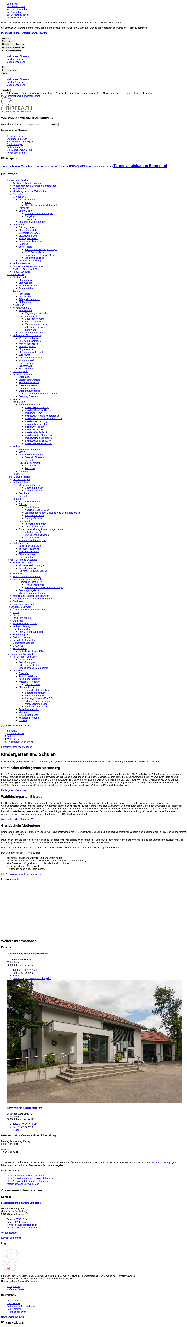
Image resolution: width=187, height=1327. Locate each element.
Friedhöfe (18, 474)
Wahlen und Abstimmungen (27, 335)
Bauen (88, 166)
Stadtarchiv (19, 402)
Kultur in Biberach (22, 482)
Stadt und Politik (15, 274)
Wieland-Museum (34, 490)
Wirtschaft (18, 670)
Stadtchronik (25, 280)
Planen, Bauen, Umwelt (19, 607)
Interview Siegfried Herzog (38, 410)
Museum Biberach (34, 487)
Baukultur (18, 615)
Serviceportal (77, 166)
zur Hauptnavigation (17, 9)
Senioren (17, 573)
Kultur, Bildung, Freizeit (18, 476)
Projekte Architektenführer (32, 651)
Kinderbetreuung (27, 568)
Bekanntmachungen (102, 166)
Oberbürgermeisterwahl (31, 352)
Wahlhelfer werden (28, 343)
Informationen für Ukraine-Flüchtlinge (44, 587)
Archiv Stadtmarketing (36, 704)
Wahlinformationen (29, 338)
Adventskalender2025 (36, 706)
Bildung (17, 498)
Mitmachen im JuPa (35, 327)
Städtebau (18, 620)
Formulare (64, 166)
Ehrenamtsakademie (29, 390)
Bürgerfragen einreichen (37, 313)
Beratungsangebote (29, 590)
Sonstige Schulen (34, 518)
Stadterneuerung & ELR (25, 623)
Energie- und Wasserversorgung (29, 266)
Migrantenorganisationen (32, 593)
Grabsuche (6, 166)
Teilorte (16, 291)
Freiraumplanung (22, 637)
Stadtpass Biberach (29, 382)
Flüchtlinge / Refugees (30, 582)
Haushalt (23, 244)
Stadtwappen (25, 282)
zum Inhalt (12, 3)
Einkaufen (24, 673)
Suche (28, 202)
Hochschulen (25, 521)
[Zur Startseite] (16, 111)
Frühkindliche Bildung (30, 501)
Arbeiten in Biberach (29, 676)
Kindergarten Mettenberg (14, 790)
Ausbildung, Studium (29, 679)
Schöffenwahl (26, 366)
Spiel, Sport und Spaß (30, 546)
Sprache (5, 90)
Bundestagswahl (27, 346)
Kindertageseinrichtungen (32, 565)
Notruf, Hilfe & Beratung (25, 269)
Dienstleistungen (27, 199)
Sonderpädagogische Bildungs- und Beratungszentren (52, 512)
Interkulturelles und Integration (28, 579)
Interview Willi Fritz (34, 426)
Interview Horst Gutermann (38, 443)
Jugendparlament (28, 316)
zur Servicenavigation (18, 14)
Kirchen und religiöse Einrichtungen (31, 595)
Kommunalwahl (27, 360)
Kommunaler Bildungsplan (32, 540)
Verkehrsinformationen (30, 449)
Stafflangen (25, 302)
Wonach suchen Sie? (12, 124)
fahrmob (29, 460)
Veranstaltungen (21, 479)
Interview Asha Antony (36, 421)
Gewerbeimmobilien (29, 709)
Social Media (25, 246)
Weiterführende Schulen (37, 510)
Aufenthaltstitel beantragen (39, 213)
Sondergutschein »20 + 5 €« (39, 698)
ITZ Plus (23, 720)
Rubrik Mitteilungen (162, 1162)
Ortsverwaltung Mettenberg (27, 953)
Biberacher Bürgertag (29, 379)
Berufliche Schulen (34, 515)
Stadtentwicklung (22, 618)
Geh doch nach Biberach (37, 701)
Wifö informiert (32, 684)
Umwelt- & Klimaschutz (25, 640)
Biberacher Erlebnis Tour (37, 690)
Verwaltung (19, 224)
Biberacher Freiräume (35, 692)
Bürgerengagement (22, 374)
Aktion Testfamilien (35, 695)
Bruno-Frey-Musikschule (37, 535)
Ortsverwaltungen (28, 235)
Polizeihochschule (34, 526)
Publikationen (20, 648)
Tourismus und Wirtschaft (20, 654)
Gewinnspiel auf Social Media (40, 255)
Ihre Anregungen (21, 271)
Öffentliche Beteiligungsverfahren (30, 609)
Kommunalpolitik (22, 307)
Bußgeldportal (32, 216)
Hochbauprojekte (21, 629)
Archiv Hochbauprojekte (31, 631)
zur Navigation (14, 12)
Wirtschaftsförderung (30, 681)
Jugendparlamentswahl (31, 357)
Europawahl (25, 354)
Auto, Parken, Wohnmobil (32, 454)
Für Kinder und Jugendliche (33, 571)
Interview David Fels (35, 429)
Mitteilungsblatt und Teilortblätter (30, 191)
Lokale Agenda (20, 371)
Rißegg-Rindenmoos (29, 299)
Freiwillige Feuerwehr (23, 604)
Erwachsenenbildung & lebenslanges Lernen (41, 529)
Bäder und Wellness (29, 551)
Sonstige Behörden (28, 238)
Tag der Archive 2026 (29, 404)
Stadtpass (18, 601)
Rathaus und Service (17, 180)
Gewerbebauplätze (28, 715)
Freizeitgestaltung (22, 543)
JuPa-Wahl (30, 330)
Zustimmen (7, 41)
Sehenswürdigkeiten (29, 665)
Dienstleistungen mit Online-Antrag (42, 205)
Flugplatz (23, 471)
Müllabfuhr (26, 166)
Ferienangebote (27, 557)
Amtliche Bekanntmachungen (28, 183)
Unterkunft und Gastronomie (33, 667)
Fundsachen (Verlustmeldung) (45, 166)
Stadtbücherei (32, 537)
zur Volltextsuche (16, 6)
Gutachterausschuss (23, 643)
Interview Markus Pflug (36, 424)
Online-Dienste (26, 210)
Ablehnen (6, 38)
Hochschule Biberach (35, 523)
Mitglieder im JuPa (34, 318)
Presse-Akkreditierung (30, 260)
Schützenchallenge (34, 257)
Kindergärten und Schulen (20, 741)
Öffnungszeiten (27, 227)
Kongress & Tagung (29, 717)
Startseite (12, 730)
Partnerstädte (26, 288)
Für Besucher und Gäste (25, 656)
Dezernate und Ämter (29, 233)
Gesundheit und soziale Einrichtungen (32, 598)
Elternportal (30, 219)
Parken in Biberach (34, 457)
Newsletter (18, 194)
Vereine (16, 399)
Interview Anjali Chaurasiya (38, 435)
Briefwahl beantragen (30, 341)
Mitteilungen (19, 188)
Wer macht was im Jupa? (38, 324)
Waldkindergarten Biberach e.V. (17, 819)
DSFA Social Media (34, 252)
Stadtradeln (31, 465)
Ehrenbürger (25, 377)
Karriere (16, 166)
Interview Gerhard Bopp (37, 407)
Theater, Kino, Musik (29, 548)
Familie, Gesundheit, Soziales (22, 559)
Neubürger (18, 305)
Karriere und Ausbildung (31, 241)
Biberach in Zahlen (28, 285)
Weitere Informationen (20, 747)
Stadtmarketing (27, 687)
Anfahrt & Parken (27, 659)
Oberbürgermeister (28, 230)
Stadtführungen (27, 662)
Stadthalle (24, 493)
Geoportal (18, 645)
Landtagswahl (26, 363)
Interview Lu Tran (33, 413)
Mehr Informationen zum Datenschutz (20, 95)
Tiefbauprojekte (21, 634)
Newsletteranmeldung (12, 1316)
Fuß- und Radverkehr (29, 462)
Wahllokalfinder (27, 368)
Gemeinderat (25, 310)
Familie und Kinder (22, 562)
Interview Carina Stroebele (38, 440)
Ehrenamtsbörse (27, 388)
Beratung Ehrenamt (29, 396)
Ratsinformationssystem (31, 332)
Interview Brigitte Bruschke (38, 438)
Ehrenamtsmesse (28, 385)
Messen (23, 712)
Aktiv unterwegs (27, 554)
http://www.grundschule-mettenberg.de (21, 874)
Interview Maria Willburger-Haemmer (43, 418)
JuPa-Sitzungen (33, 321)
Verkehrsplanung (21, 626)
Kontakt (5, 747)
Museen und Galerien (29, 485)
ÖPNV (22, 451)
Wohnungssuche (21, 263)
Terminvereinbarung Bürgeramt (140, 165)
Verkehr (17, 446)
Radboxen (30, 468)
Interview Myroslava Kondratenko (42, 415)
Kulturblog (24, 496)
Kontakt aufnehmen (11, 1237)
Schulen (23, 504)
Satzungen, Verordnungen (32, 221)
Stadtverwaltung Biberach (21, 1202)
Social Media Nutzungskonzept (41, 249)
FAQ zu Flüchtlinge (34, 584)
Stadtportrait (19, 277)
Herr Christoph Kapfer (25, 1107)
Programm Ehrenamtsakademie (41, 393)
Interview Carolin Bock (36, 432)
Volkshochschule (33, 532)
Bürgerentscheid (27, 349)
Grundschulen (32, 507)
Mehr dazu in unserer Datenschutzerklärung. (24, 32)
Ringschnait (25, 296)
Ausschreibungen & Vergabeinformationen (34, 185)
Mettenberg (24, 293)
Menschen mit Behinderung (27, 576)
